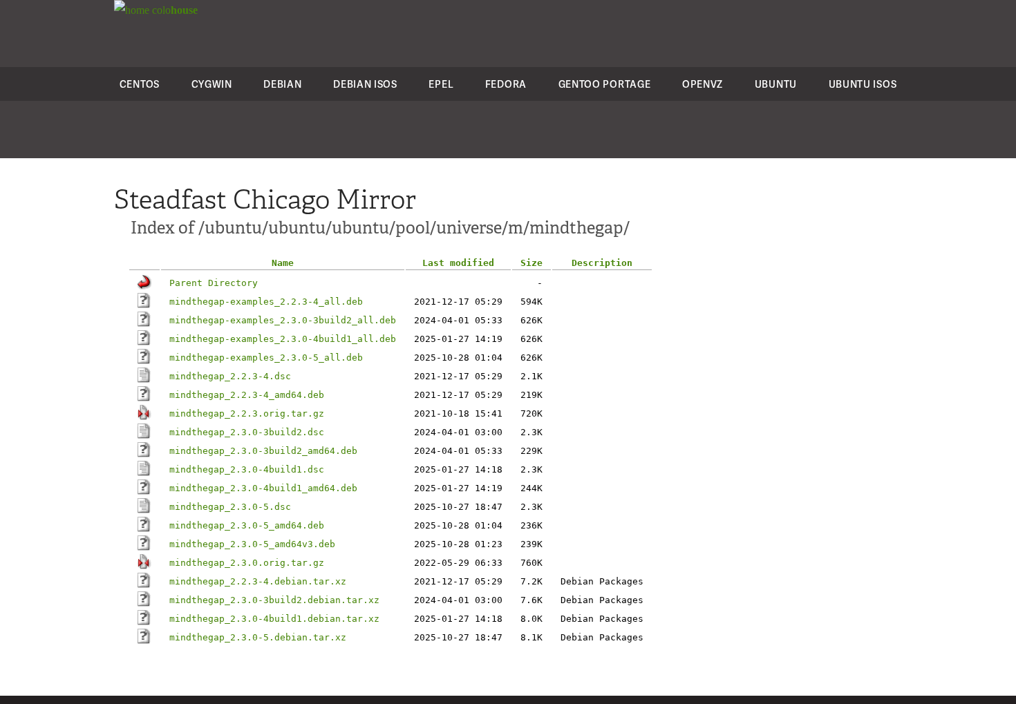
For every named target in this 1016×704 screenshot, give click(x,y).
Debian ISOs (365, 84)
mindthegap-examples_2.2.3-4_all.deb (266, 301)
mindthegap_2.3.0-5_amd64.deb (246, 525)
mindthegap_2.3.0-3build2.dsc (246, 432)
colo (173, 10)
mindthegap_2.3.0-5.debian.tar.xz (257, 637)
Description (602, 263)
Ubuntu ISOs (863, 84)
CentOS (140, 84)
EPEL (441, 84)
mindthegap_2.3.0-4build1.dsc (246, 469)
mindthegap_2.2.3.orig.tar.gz (246, 413)
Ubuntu (776, 84)
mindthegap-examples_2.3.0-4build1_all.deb (282, 339)
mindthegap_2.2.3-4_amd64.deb (246, 395)
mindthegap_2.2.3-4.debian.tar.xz (257, 581)
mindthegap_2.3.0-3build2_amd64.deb (263, 451)
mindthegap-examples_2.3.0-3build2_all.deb (282, 320)
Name (283, 263)
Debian (282, 84)
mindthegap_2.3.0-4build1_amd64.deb (263, 488)
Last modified (458, 263)
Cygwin (211, 84)
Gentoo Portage (604, 84)
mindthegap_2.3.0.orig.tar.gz (246, 563)
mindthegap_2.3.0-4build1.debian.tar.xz (274, 618)
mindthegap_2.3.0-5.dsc (230, 507)
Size (531, 263)
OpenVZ (702, 84)
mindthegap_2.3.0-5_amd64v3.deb (252, 544)
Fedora (506, 84)
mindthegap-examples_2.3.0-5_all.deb (266, 357)
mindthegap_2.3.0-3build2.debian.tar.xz (274, 600)
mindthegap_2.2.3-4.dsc (230, 376)
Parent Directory (213, 283)
